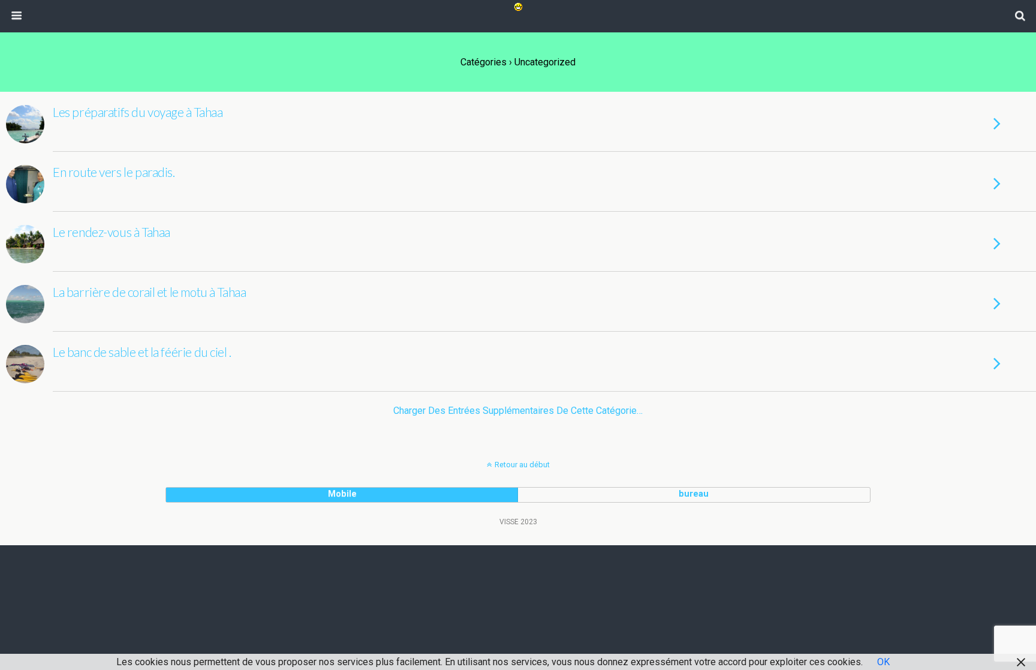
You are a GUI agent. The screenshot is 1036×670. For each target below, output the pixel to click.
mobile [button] (342, 494)
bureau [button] (694, 494)
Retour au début (522, 464)
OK (883, 662)
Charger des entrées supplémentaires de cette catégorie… (518, 410)
